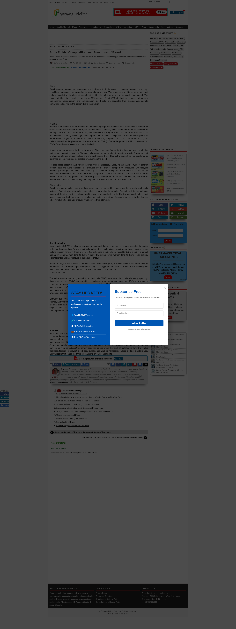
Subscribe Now (139, 323)
